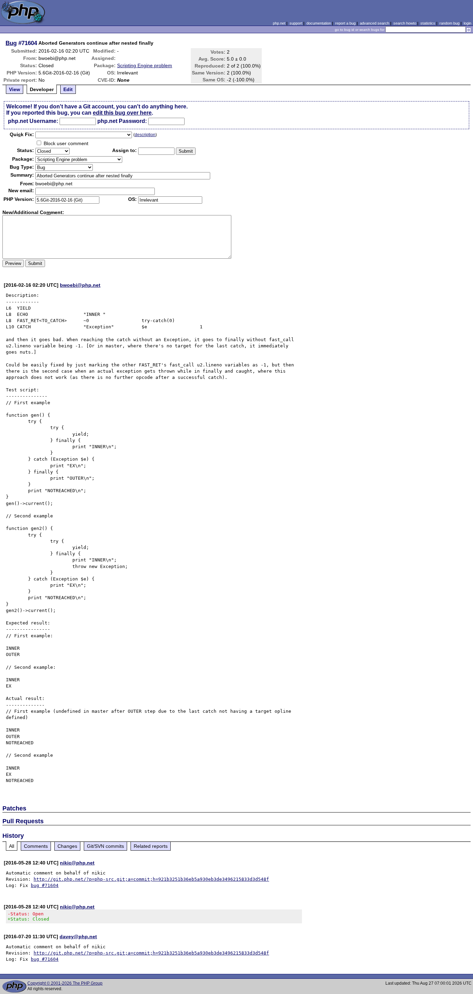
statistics (427, 23)
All (11, 846)
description (145, 134)
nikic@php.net (77, 863)
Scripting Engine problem (144, 65)
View (14, 89)
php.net (279, 23)
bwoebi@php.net (80, 285)
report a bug (345, 23)
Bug (11, 42)
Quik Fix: (22, 134)
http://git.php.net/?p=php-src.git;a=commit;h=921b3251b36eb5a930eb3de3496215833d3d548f (151, 879)
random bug (449, 23)
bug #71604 (45, 885)
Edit (68, 89)
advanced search (374, 23)
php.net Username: (33, 121)
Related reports (151, 846)
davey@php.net (78, 936)
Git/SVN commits (105, 846)
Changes (67, 846)
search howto (404, 23)
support (295, 23)
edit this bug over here (122, 113)
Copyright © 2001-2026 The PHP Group (64, 983)
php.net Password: (122, 121)
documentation (318, 23)
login (467, 23)
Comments (36, 846)
